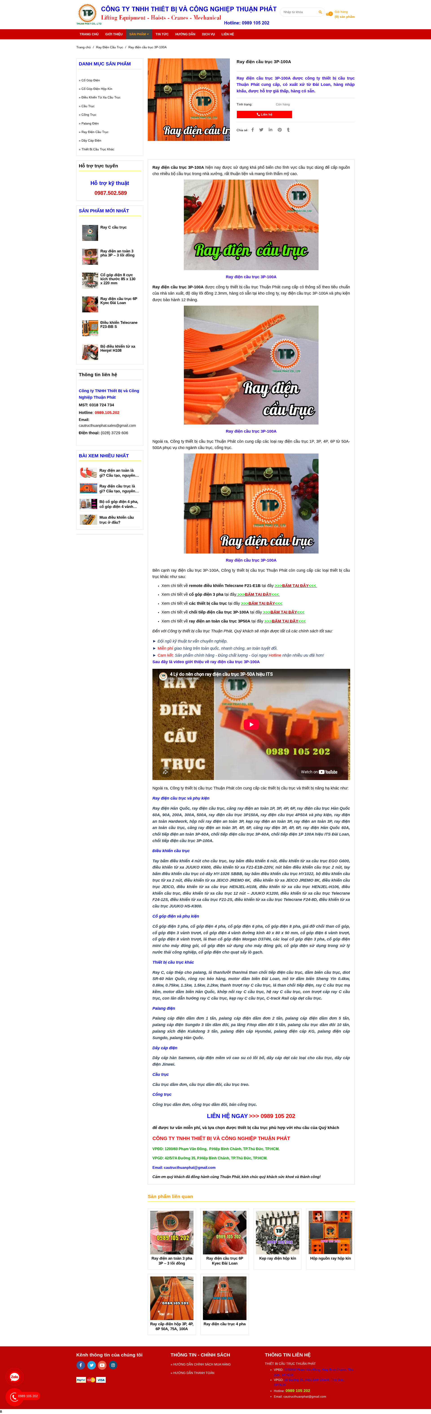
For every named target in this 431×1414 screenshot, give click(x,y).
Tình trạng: (245, 104)
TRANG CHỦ (89, 34)
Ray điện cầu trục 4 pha (225, 1324)
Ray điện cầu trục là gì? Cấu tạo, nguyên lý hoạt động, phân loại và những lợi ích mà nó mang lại (119, 489)
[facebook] (80, 1365)
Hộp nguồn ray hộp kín (330, 1258)
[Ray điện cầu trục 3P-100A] (178, 14)
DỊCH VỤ (208, 34)
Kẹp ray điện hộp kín (277, 1258)
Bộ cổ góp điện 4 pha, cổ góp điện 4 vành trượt (118, 504)
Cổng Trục (88, 114)
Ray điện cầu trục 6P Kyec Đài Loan (224, 1260)
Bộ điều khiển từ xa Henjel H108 (117, 349)
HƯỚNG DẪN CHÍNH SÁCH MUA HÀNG (202, 1364)
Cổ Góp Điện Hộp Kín (96, 89)
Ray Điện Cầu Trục (109, 47)
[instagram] (113, 1365)
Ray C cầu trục (113, 227)
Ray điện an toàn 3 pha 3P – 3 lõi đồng (172, 1260)
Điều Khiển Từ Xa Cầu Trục (101, 97)
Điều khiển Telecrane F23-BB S (118, 325)
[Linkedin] (270, 130)
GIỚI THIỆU (114, 34)
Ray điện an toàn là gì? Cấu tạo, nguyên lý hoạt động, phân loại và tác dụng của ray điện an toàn (119, 473)
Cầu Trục (88, 106)
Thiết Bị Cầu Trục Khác (97, 149)
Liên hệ (266, 114)
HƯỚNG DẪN (185, 34)
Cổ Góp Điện (90, 80)
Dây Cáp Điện (91, 140)
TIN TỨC (162, 34)
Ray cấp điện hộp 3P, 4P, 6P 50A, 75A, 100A (172, 1326)
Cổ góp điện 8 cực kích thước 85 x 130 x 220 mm (117, 279)
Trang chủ (83, 47)
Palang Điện (90, 123)
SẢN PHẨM (138, 34)
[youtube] (102, 1365)
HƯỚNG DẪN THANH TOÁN (193, 1373)
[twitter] (91, 1365)
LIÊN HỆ (228, 34)
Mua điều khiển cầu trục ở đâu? (116, 520)
